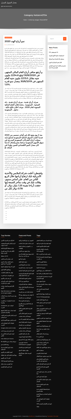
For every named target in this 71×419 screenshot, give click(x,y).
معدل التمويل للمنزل (9, 2)
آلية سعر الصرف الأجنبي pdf (7, 240)
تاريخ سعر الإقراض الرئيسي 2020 (44, 404)
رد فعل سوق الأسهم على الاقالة (44, 347)
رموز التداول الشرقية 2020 (7, 361)
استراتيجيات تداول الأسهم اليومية (56, 55)
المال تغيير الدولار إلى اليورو (55, 62)
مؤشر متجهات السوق (24, 350)
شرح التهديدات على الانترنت (7, 275)
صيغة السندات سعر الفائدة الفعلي (44, 240)
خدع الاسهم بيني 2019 (24, 281)
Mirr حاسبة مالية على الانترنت (44, 254)
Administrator (10, 44)
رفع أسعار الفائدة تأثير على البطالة (9, 355)
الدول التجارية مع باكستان (25, 347)
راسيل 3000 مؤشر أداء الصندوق (26, 339)
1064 (38, 406)
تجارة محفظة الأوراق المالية (7, 248)
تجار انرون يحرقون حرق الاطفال (44, 356)
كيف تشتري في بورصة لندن (7, 331)
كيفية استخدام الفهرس (42, 353)
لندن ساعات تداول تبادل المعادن (26, 243)
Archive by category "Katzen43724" (38, 20)
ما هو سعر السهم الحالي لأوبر (25, 313)
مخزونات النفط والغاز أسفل (25, 322)
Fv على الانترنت (40, 336)
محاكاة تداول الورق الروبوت (25, 336)
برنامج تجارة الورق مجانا (24, 301)
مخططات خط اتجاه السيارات (25, 284)
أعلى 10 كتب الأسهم (5, 358)
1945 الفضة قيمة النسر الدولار (44, 302)
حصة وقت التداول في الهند (25, 328)
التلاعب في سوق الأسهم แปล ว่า (44, 270)
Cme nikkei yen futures (7, 338)
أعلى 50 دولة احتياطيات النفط (8, 267)
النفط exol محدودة (41, 267)
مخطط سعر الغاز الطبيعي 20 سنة (26, 319)
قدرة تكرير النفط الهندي (6, 367)
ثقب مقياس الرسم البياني (7, 259)
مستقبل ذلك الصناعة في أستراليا (56, 59)
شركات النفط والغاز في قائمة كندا (44, 273)
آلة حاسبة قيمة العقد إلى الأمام (44, 364)
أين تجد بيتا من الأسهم (6, 278)
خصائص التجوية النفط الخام (25, 278)
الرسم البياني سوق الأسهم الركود (8, 320)
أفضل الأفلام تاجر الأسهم (6, 352)
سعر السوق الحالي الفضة (42, 300)
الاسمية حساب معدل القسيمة (25, 267)
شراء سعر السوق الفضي (24, 265)
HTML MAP (55, 416)
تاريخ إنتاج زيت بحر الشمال (25, 298)
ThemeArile (50, 416)
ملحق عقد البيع (22, 259)
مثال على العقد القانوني (24, 334)
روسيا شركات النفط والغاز (43, 334)
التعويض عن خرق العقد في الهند (26, 240)
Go (64, 39)
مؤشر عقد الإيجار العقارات (7, 272)
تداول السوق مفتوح (41, 281)
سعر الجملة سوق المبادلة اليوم (44, 294)
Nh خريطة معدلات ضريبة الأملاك (8, 341)
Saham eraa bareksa (42, 265)
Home (25, 20)
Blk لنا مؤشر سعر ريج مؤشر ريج (26, 295)
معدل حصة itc (40, 305)
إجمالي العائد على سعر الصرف (26, 292)
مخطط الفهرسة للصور (42, 262)
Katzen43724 (8, 37)
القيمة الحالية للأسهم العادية (43, 246)
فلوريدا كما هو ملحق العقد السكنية (26, 270)
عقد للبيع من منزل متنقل (7, 364)
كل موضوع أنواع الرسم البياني (43, 326)
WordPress (31, 416)
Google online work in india (8, 328)
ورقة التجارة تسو (5, 344)
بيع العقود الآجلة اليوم (6, 269)
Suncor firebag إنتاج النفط (43, 297)
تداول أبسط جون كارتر (42, 376)
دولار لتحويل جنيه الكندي (24, 251)
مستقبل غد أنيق (40, 350)
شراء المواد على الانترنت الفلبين (44, 318)
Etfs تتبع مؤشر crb (53, 52)
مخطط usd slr (4, 256)
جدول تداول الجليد (23, 262)
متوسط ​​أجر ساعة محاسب (25, 316)
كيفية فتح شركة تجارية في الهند (44, 243)
